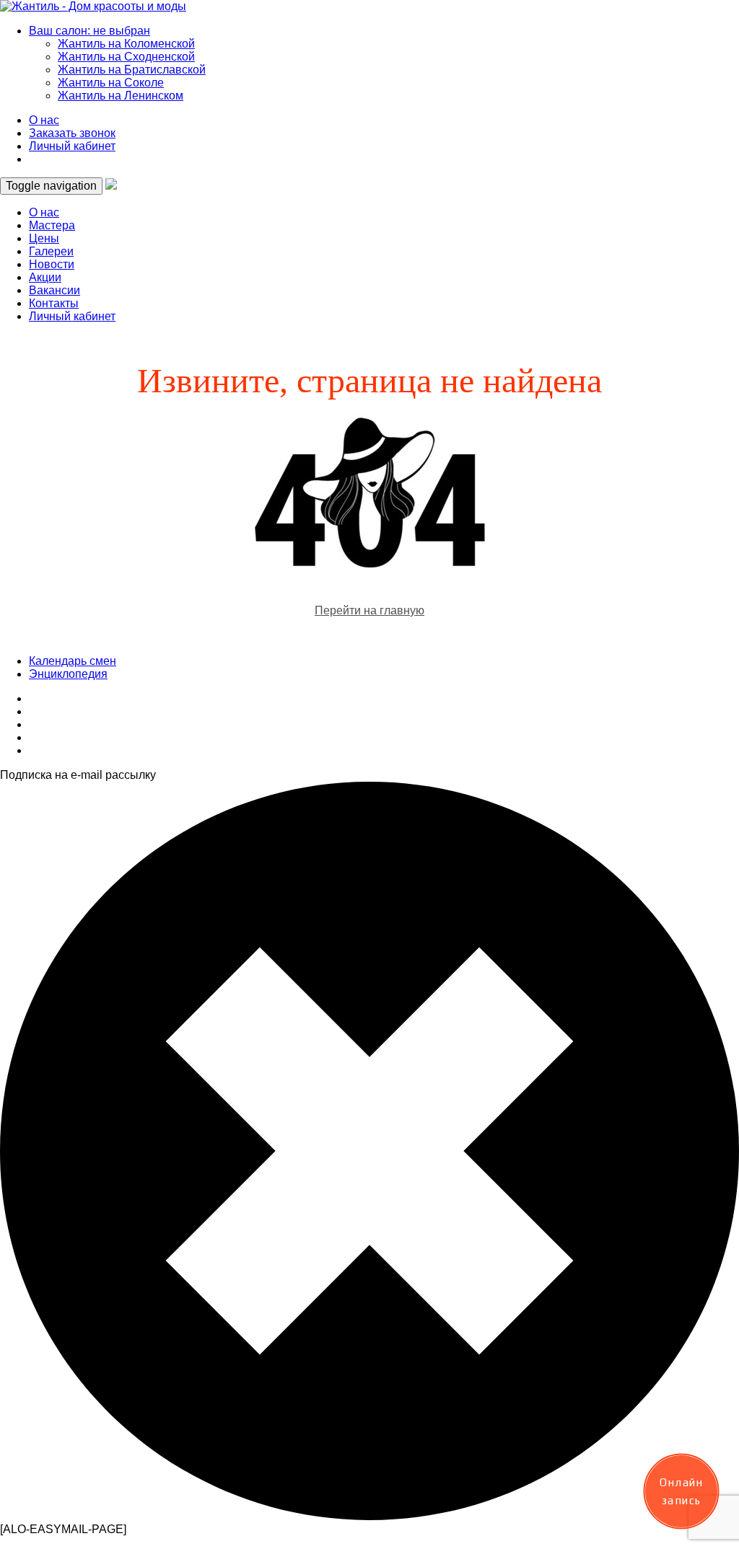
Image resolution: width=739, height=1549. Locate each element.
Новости (51, 264)
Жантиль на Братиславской (132, 69)
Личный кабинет (72, 146)
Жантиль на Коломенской (126, 43)
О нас (44, 120)
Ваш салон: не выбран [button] (89, 31)
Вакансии (54, 290)
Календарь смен (72, 661)
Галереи (51, 251)
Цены (44, 238)
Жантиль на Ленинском (120, 95)
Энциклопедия (68, 674)
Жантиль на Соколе (111, 82)
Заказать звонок (72, 133)
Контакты (54, 303)
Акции (45, 277)
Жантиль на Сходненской (126, 56)
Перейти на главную (369, 610)
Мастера (52, 225)
